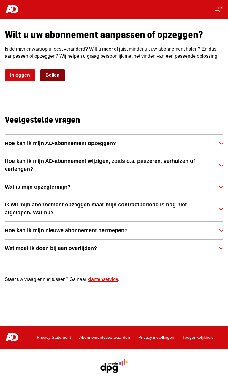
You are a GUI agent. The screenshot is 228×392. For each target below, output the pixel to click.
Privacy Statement (54, 337)
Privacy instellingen (156, 337)
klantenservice (103, 279)
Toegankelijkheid (198, 337)
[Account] (218, 9)
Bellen (52, 75)
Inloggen (20, 75)
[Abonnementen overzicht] (12, 9)
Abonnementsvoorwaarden (104, 337)
